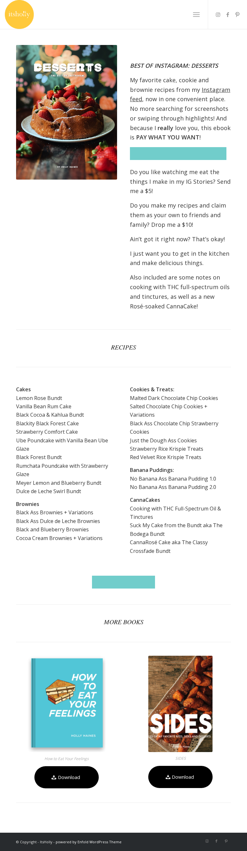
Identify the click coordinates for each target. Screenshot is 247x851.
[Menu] (196, 14)
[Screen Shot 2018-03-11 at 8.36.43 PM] (66, 704)
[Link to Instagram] (218, 14)
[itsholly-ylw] (19, 14)
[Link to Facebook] (228, 14)
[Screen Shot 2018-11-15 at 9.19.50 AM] (180, 704)
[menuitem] (196, 14)
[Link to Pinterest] (237, 14)
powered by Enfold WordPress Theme (89, 841)
